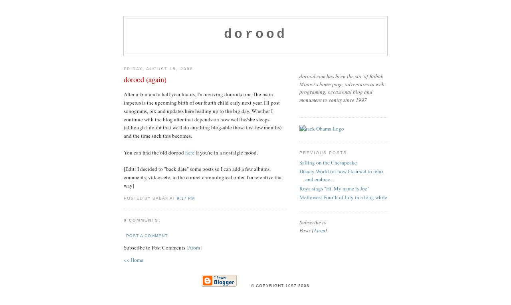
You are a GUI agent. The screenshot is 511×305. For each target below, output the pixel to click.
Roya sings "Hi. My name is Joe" (334, 188)
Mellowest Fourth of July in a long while (343, 197)
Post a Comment (147, 236)
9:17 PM (186, 198)
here (189, 152)
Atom (194, 247)
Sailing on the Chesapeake (328, 162)
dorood (255, 34)
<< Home (133, 259)
